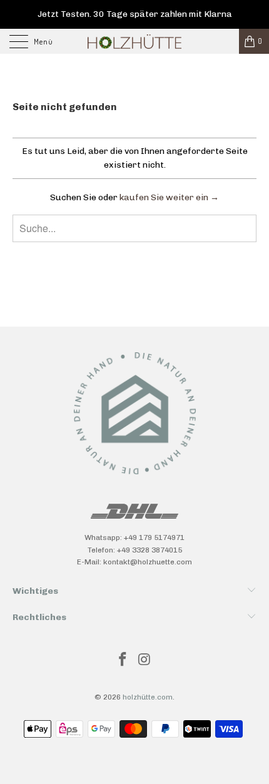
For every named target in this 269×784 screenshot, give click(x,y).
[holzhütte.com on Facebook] (123, 660)
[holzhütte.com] (135, 41)
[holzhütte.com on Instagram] (145, 660)
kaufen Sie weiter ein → (169, 197)
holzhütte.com (148, 697)
